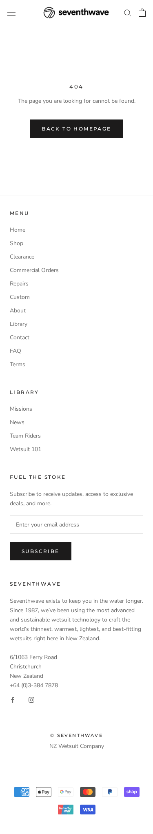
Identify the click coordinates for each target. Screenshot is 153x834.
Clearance (22, 257)
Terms (17, 364)
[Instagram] (31, 699)
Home (17, 230)
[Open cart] (142, 13)
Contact (19, 337)
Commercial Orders (34, 270)
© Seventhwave (76, 735)
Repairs (19, 284)
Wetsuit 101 (25, 449)
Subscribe (41, 551)
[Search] (127, 12)
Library (18, 324)
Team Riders (25, 436)
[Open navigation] (11, 13)
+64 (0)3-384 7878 (34, 685)
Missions (21, 409)
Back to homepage (76, 129)
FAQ (15, 351)
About (18, 310)
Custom (20, 297)
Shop (16, 243)
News (17, 422)
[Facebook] (13, 699)
